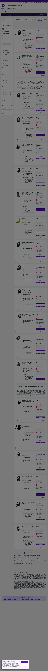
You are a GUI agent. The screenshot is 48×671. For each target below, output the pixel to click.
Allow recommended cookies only (24, 664)
